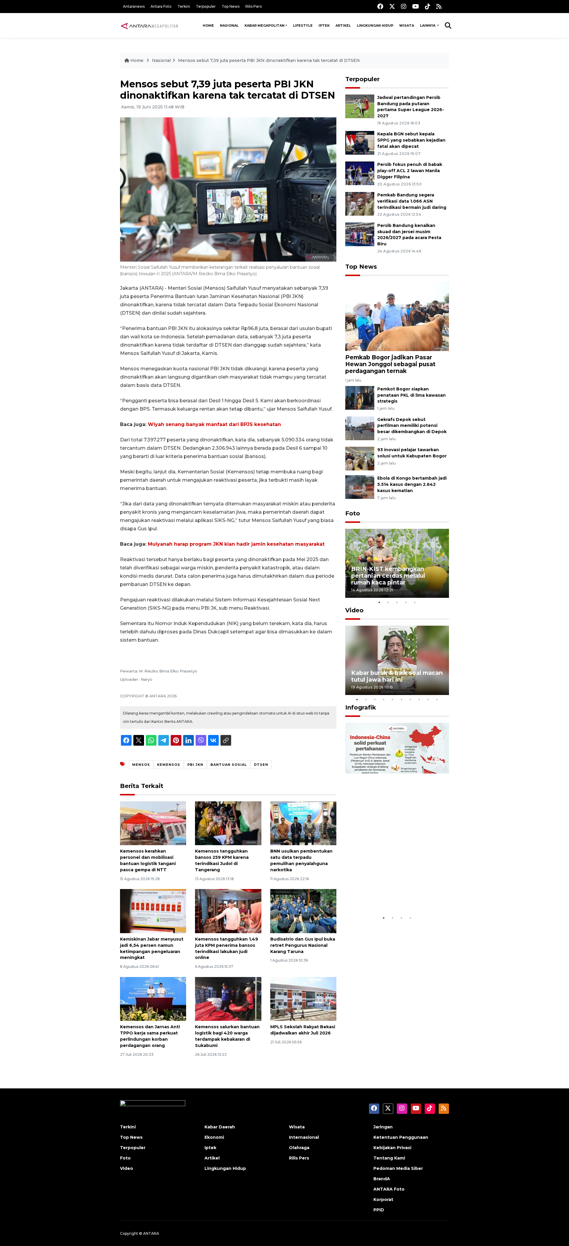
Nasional (229, 25)
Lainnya (428, 25)
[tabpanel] (397, 563)
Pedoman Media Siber (398, 1168)
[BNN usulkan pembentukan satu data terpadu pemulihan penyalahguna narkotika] (303, 823)
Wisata (406, 25)
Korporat (383, 1199)
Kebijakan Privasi (392, 1147)
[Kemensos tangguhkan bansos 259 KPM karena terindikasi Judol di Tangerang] (228, 823)
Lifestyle (303, 25)
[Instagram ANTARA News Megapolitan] (403, 6)
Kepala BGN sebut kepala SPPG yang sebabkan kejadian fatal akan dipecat (411, 140)
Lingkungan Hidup (375, 25)
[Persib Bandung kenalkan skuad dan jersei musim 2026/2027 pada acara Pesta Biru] (359, 234)
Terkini (184, 6)
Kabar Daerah (219, 1127)
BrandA (381, 1178)
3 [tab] (397, 602)
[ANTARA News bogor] (149, 25)
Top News (230, 6)
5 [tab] (415, 602)
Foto (352, 513)
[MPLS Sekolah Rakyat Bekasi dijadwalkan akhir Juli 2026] (303, 998)
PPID (378, 1210)
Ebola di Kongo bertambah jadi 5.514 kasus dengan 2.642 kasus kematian (412, 484)
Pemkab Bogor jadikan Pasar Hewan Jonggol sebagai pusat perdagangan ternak (390, 364)
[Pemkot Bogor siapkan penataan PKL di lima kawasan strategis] (359, 397)
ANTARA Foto (389, 1189)
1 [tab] (379, 602)
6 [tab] (402, 699)
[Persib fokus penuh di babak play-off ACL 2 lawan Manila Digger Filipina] (359, 173)
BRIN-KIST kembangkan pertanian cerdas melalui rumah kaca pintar (388, 575)
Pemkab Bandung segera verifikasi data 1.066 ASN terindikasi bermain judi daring (411, 201)
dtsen (261, 765)
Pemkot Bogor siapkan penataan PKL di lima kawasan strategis (411, 395)
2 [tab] (388, 602)
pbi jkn (195, 765)
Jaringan (383, 1127)
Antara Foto (161, 6)
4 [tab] (406, 602)
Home (208, 25)
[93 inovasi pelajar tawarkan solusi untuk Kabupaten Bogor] (359, 458)
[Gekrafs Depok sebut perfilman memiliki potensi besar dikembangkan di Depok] (359, 428)
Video (354, 610)
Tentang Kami (389, 1158)
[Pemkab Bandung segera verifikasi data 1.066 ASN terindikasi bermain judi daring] (359, 203)
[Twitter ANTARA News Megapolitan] (392, 6)
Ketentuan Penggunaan (400, 1137)
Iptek (324, 25)
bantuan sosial (228, 765)
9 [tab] (428, 699)
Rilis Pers (253, 6)
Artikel (343, 25)
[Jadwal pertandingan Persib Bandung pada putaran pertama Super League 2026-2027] (359, 106)
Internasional (304, 1137)
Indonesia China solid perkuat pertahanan (395, 894)
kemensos (168, 765)
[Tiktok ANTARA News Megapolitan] (427, 6)
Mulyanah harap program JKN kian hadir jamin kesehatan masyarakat (236, 544)
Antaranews (134, 6)
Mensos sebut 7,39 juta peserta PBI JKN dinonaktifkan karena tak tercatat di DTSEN (269, 60)
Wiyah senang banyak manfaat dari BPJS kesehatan (214, 424)
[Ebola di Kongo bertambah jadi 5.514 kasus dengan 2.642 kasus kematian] (359, 487)
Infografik (360, 707)
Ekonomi (214, 1137)
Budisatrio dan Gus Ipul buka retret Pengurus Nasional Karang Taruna (302, 945)
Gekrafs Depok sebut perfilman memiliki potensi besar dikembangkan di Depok (412, 426)
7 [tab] (410, 699)
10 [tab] (437, 699)
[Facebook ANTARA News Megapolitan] (380, 6)
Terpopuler (206, 6)
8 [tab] (419, 699)
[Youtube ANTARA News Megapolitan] (415, 6)
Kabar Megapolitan (264, 25)
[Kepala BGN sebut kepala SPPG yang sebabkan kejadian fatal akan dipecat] (359, 142)
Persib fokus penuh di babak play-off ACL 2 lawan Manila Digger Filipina (409, 171)
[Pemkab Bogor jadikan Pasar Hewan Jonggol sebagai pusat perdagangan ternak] (397, 316)
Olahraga (299, 1147)
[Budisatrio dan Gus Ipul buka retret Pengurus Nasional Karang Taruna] (303, 911)
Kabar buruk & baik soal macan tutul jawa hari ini (397, 676)
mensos (141, 765)
